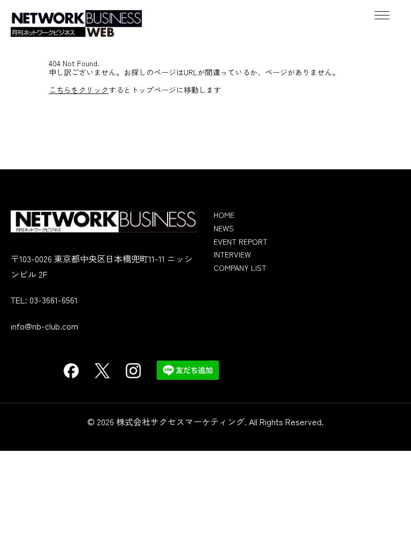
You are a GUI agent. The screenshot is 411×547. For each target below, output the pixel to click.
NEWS (224, 228)
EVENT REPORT (241, 241)
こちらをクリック (79, 89)
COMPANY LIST (240, 267)
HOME (224, 214)
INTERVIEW (232, 254)
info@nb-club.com (44, 325)
